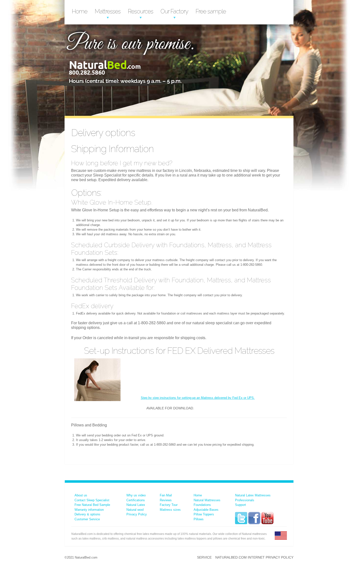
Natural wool (135, 509)
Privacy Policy (136, 514)
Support (240, 505)
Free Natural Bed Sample (92, 505)
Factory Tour (169, 505)
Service (204, 557)
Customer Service (87, 519)
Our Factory (174, 11)
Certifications (135, 500)
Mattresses (108, 11)
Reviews (166, 500)
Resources (140, 11)
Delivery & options (87, 514)
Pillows (199, 519)
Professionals (244, 500)
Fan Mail (166, 495)
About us (81, 495)
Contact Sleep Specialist (92, 500)
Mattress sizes (170, 509)
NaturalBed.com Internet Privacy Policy (254, 557)
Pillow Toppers (204, 514)
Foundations (202, 505)
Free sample (211, 11)
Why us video (136, 495)
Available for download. (170, 408)
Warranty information (89, 509)
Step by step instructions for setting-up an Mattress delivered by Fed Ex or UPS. (198, 398)
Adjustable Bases (206, 509)
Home (79, 11)
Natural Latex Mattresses (253, 495)
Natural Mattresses (207, 500)
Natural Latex (135, 505)
